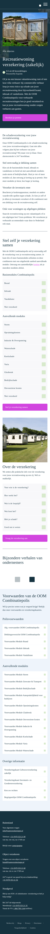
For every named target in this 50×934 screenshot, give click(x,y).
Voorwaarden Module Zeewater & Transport (23, 681)
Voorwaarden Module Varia (15, 743)
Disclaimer (38, 923)
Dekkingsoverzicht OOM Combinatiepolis (22, 634)
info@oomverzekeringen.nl (13, 831)
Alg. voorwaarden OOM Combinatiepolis (21, 627)
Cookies (33, 928)
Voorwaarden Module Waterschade (19, 750)
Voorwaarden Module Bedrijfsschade (19, 688)
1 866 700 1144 (19, 909)
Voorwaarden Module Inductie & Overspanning (18, 728)
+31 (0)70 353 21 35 (20, 906)
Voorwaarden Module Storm (16, 674)
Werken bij (10, 923)
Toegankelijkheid (20, 928)
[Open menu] (45, 4)
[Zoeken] (40, 5)
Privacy (27, 923)
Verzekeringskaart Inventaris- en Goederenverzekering (18, 782)
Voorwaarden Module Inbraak (16, 648)
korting (36, 264)
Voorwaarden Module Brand (16, 641)
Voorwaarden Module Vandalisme (18, 655)
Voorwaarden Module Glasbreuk (18, 712)
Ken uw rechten (11, 790)
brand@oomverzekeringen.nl (13, 862)
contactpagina (17, 846)
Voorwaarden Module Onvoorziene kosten (22, 719)
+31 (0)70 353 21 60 (17, 868)
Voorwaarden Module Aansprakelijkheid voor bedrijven (23, 697)
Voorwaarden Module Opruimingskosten (21, 705)
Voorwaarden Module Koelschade (18, 737)
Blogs (20, 923)
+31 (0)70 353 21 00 (17, 837)
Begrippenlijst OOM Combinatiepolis (20, 797)
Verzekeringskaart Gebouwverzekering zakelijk (20, 771)
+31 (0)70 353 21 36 (10, 880)
